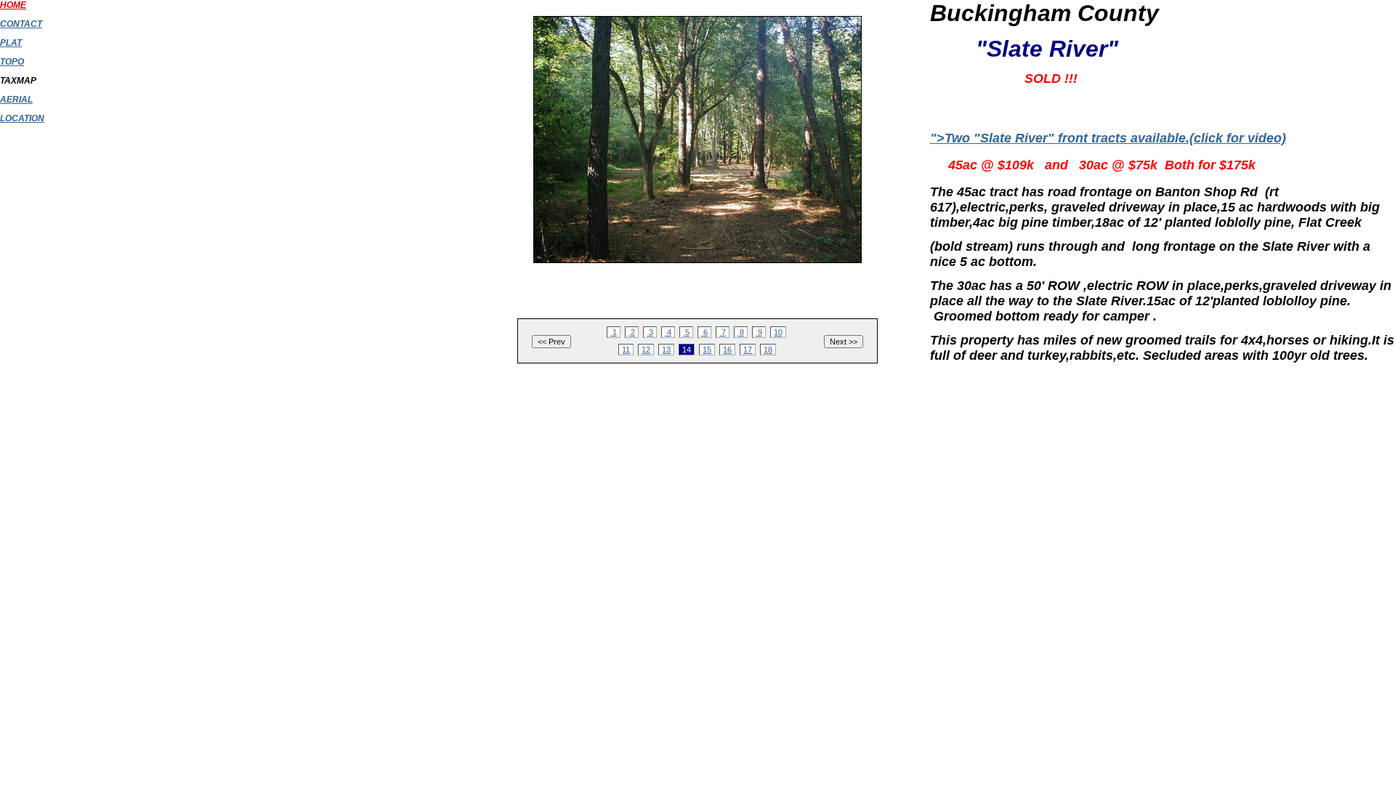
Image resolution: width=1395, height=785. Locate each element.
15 (707, 349)
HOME (13, 5)
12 (646, 349)
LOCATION (22, 118)
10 (778, 332)
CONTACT (21, 24)
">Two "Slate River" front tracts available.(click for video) (1108, 138)
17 (747, 349)
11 (626, 349)
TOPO (12, 62)
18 (768, 349)
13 (666, 349)
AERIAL (16, 99)
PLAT (11, 43)
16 (727, 349)
